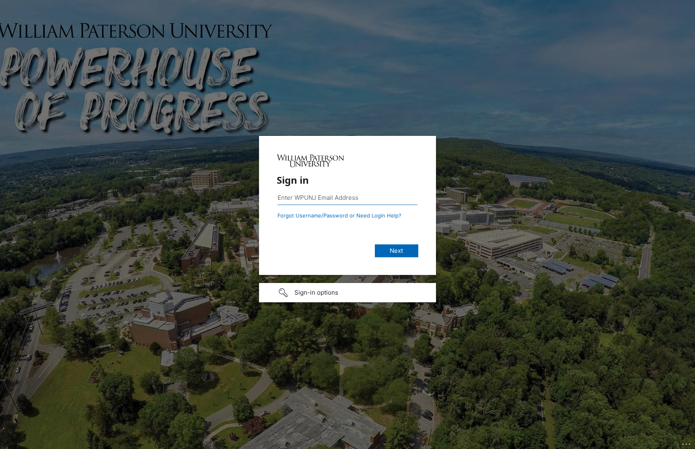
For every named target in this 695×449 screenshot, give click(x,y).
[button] (347, 292)
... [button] (687, 442)
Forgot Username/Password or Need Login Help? (339, 215)
